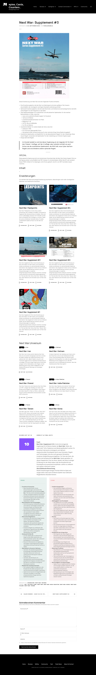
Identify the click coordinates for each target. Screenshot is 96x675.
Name (21, 629)
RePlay (37, 664)
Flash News (58, 664)
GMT (25, 584)
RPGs (75, 6)
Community (84, 6)
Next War (32, 225)
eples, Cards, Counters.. (16, 6)
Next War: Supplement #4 (61, 594)
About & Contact (69, 664)
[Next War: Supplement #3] (44, 33)
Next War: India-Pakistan (51, 584)
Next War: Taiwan (30, 585)
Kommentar (23, 609)
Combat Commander (64, 6)
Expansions (24, 225)
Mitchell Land (32, 584)
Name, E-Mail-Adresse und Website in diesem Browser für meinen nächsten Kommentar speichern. (43, 642)
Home (35, 6)
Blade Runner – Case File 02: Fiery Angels (36, 594)
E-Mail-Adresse (24, 634)
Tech (51, 664)
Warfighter (51, 6)
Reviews (42, 6)
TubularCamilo (48, 25)
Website (22, 639)
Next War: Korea (65, 584)
